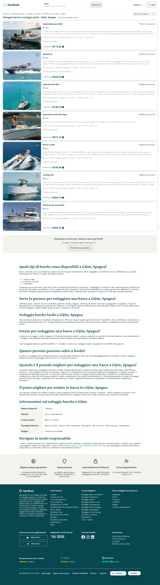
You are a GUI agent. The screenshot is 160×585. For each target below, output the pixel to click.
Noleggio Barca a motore (92, 494)
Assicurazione (56, 502)
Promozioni (86, 517)
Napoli (115, 504)
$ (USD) (133, 573)
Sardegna (116, 494)
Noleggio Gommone (89, 497)
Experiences (55, 522)
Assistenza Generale (121, 536)
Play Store (35, 544)
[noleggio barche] (11, 4)
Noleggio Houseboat (90, 510)
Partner (93, 573)
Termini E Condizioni (80, 573)
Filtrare (95, 5)
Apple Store (35, 537)
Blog (52, 525)
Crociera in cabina (89, 515)
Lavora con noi (56, 497)
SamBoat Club (56, 512)
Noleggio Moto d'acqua (91, 507)
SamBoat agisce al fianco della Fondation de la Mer (85, 445)
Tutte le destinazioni (121, 507)
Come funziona (118, 539)
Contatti (116, 541)
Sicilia (115, 497)
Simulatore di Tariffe (59, 504)
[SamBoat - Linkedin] (92, 537)
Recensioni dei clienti (59, 515)
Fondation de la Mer (58, 520)
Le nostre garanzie (58, 499)
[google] (65, 558)
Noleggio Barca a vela (90, 502)
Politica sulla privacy (61, 573)
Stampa (53, 517)
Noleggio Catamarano (90, 504)
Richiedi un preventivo (80, 247)
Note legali (46, 573)
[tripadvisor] (108, 558)
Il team (53, 494)
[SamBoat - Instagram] (88, 537)
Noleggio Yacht (87, 499)
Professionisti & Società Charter (64, 507)
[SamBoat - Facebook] (83, 537)
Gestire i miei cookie (121, 544)
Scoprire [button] (137, 4)
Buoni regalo (55, 510)
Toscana (115, 499)
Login (152, 4)
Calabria (115, 502)
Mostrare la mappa (141, 14)
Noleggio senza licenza (91, 512)
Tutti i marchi (87, 520)
